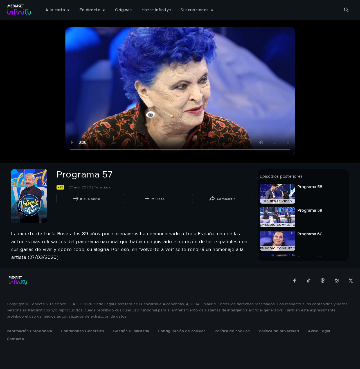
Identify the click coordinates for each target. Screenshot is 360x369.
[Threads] (322, 280)
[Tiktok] (308, 280)
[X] (350, 280)
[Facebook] (294, 280)
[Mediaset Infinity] (19, 10)
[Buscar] (346, 10)
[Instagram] (336, 280)
